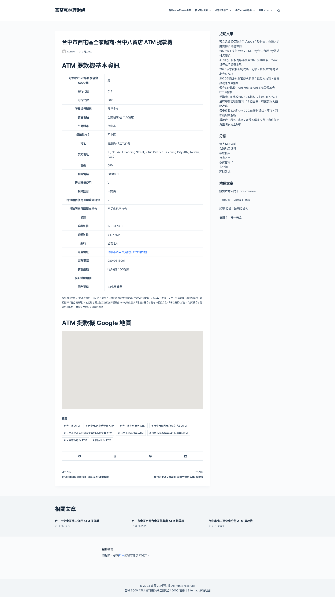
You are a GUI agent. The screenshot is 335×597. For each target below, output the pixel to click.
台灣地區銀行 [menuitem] (221, 10)
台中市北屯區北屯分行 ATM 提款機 (77, 521)
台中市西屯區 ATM (75, 440)
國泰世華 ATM (102, 440)
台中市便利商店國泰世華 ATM (169, 425)
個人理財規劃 (227, 144)
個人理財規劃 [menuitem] (201, 10)
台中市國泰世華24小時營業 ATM (168, 433)
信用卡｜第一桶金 (230, 217)
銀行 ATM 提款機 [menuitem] (243, 10)
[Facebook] (79, 456)
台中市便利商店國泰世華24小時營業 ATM (88, 433)
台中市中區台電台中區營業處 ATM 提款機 (158, 521)
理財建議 (224, 171)
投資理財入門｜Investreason (237, 191)
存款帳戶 (224, 153)
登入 (121, 555)
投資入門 (224, 158)
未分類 (223, 167)
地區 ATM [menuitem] (264, 10)
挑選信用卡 (226, 162)
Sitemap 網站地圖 (199, 590)
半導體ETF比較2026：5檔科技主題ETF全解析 (248, 97)
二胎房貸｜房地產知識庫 (234, 200)
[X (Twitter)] (115, 456)
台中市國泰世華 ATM (131, 433)
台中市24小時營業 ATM (100, 425)
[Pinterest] (150, 456)
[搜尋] (278, 10)
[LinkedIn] (185, 456)
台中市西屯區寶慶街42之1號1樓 (127, 252)
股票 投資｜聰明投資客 (233, 208)
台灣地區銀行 (227, 148)
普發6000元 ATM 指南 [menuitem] (180, 10)
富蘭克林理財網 (70, 10)
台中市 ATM (72, 425)
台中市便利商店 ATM (133, 425)
